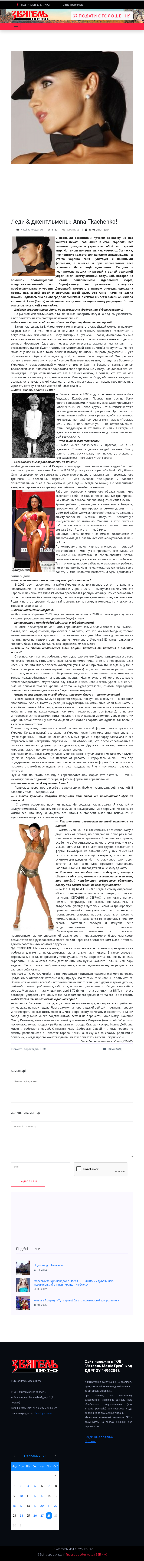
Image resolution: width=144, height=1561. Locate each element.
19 (35, 1505)
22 (56, 1505)
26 (35, 1515)
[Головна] (30, 15)
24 (21, 1515)
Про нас (90, 1441)
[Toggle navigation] (16, 26)
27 (42, 1515)
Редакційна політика (99, 1437)
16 (14, 1505)
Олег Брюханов (43, 1413)
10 (21, 1496)
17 (21, 1505)
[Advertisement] (72, 188)
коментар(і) (73, 229)
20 (42, 1505)
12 (35, 1496)
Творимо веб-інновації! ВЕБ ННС (86, 1554)
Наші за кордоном (32, 229)
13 (42, 1496)
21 (48, 1505)
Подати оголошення (104, 16)
